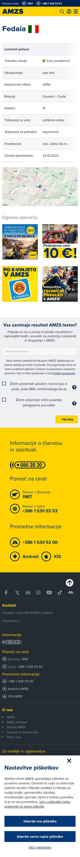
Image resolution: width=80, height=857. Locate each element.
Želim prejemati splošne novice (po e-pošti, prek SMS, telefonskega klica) (39, 386)
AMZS (11, 717)
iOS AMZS (15, 696)
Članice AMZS (16, 727)
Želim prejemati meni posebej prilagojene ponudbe (39, 402)
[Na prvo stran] (17, 11)
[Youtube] (49, 592)
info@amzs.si (11, 621)
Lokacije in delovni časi (22, 732)
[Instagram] (38, 592)
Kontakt (9, 605)
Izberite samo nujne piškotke (40, 836)
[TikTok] (60, 592)
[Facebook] (6, 592)
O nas (7, 710)
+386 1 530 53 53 (30, 667)
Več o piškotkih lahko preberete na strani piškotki (37, 804)
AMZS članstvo (17, 722)
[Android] (71, 592)
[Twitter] (17, 592)
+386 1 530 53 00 (20, 681)
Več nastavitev (40, 847)
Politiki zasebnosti (64, 373)
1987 (25, 659)
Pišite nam (14, 737)
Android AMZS (18, 689)
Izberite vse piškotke (40, 821)
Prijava (67, 419)
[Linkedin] (28, 592)
